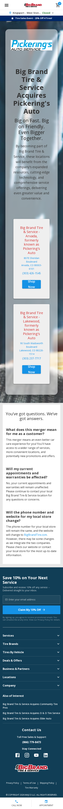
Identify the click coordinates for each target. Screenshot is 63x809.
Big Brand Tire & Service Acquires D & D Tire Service (31, 713)
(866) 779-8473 (31, 742)
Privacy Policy (44, 619)
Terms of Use (29, 783)
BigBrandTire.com (35, 535)
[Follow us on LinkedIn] (45, 755)
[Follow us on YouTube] (36, 755)
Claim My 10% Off (29, 609)
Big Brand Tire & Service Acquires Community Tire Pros (30, 705)
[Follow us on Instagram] (27, 755)
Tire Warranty (31, 787)
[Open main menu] (6, 5)
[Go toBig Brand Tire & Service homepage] (33, 5)
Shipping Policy (47, 783)
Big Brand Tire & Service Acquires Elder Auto (27, 718)
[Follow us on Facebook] (17, 755)
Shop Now (31, 284)
